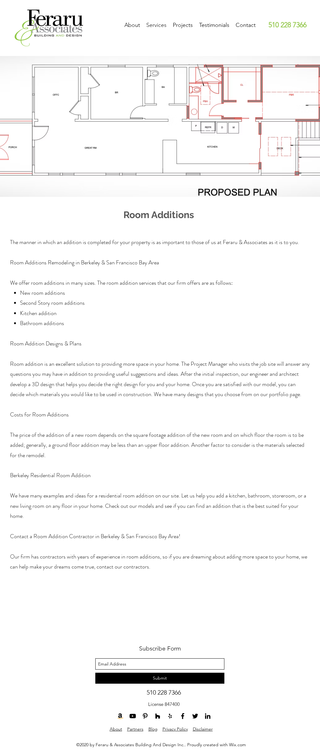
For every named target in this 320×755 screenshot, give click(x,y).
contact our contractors (123, 567)
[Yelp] (170, 716)
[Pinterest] (145, 716)
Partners (135, 729)
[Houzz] (158, 716)
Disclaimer (203, 729)
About (116, 729)
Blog (153, 729)
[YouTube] (133, 716)
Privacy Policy (175, 729)
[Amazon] (120, 716)
